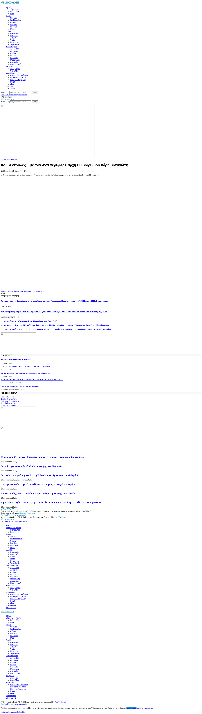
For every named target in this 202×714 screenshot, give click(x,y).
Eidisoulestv (10, 86)
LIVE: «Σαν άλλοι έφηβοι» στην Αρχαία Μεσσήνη (20, 386)
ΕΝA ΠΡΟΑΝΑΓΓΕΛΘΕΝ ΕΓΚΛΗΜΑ (16, 359)
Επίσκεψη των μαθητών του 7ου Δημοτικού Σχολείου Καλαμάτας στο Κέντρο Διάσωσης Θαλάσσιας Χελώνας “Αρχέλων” (54, 311)
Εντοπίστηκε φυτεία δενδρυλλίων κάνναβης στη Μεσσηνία (31, 466)
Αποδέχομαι (131, 708)
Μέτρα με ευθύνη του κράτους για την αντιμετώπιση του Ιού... (26, 373)
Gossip (8, 16)
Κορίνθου (14, 58)
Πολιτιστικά (15, 64)
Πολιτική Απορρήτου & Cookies (13, 712)
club (12, 84)
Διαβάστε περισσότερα (144, 708)
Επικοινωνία (10, 88)
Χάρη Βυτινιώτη (37, 291)
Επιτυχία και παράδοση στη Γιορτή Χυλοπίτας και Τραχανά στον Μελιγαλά (39, 475)
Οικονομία (14, 33)
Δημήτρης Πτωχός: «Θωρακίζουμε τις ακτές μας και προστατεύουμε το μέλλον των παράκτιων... (52, 502)
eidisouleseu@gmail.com (26, 513)
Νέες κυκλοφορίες (18, 80)
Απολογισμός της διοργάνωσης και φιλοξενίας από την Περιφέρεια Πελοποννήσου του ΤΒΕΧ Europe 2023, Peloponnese (54, 301)
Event (12, 82)
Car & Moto (14, 71)
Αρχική (8, 7)
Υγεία (12, 40)
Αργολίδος (14, 49)
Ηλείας (13, 55)
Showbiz (13, 18)
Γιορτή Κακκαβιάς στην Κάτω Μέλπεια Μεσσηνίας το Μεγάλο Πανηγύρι (38, 484)
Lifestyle (14, 27)
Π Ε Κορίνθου (25, 291)
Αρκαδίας (14, 51)
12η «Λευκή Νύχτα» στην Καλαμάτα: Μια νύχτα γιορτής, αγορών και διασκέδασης (43, 457)
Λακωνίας (14, 62)
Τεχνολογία (15, 44)
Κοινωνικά (14, 42)
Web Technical (60, 517)
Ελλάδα (8, 31)
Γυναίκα (13, 25)
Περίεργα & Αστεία (18, 77)
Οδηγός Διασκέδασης (19, 75)
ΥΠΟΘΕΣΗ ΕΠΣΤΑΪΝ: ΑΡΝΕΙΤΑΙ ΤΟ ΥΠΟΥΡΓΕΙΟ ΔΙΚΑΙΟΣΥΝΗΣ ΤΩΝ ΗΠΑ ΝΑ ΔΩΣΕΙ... (32, 380)
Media (12, 29)
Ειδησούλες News (12, 9)
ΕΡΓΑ (3, 291)
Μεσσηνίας (15, 60)
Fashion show (16, 20)
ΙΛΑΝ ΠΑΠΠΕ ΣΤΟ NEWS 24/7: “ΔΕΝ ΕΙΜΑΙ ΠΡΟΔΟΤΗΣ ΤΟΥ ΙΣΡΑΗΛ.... (26, 367)
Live (12, 14)
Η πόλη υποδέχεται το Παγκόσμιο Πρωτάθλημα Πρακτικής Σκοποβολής (29, 321)
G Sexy (13, 22)
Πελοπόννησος (11, 47)
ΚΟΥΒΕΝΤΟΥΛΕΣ (12, 291)
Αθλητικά (9, 66)
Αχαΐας (13, 53)
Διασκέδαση (10, 73)
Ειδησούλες (15, 11)
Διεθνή (13, 38)
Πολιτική (14, 35)
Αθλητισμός (15, 69)
